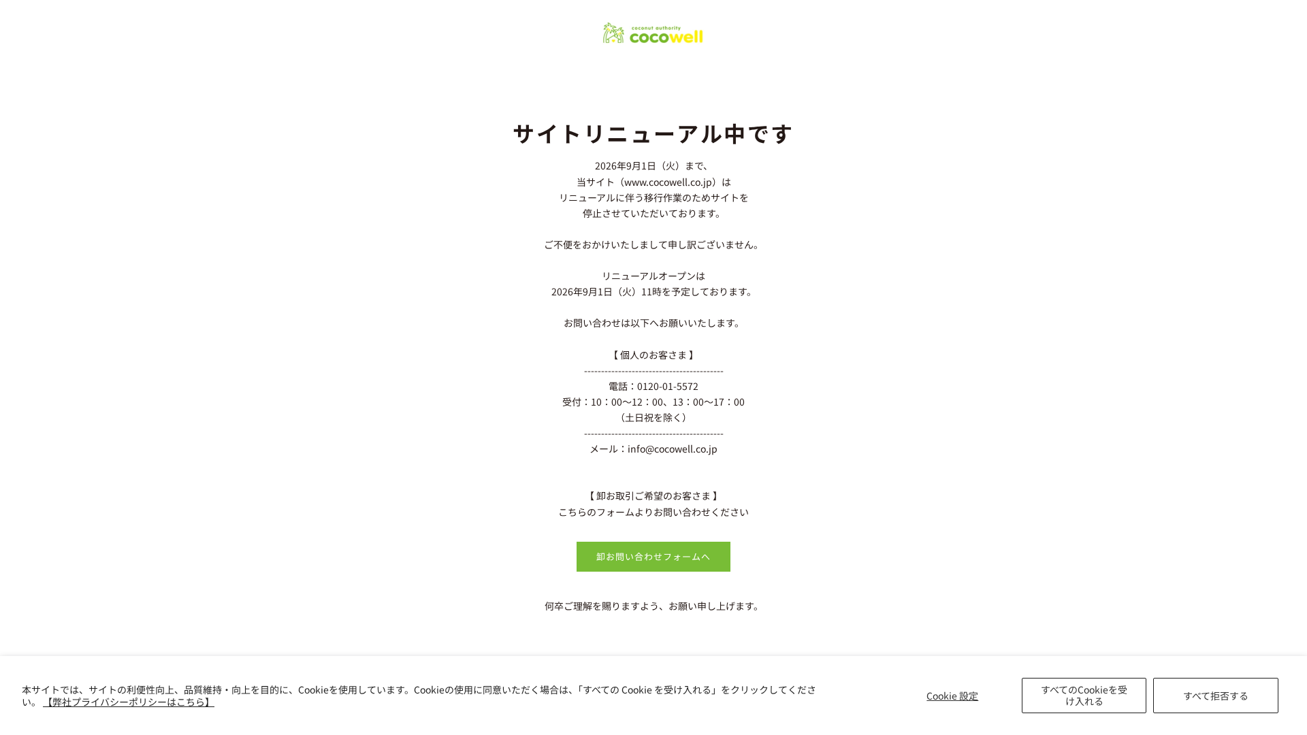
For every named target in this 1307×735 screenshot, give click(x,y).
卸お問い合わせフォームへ (653, 556)
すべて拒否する (1215, 695)
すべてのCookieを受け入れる (1084, 695)
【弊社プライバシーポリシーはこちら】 (128, 701)
